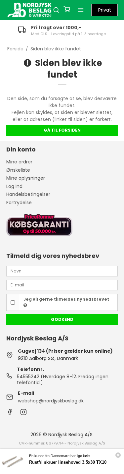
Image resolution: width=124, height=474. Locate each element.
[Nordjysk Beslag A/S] (29, 10)
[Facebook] (9, 413)
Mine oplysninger (25, 178)
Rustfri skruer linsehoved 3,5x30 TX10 (67, 462)
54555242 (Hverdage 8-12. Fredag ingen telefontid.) (62, 379)
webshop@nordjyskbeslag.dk (51, 400)
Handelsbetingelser (28, 194)
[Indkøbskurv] (66, 10)
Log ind (14, 186)
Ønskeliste (18, 170)
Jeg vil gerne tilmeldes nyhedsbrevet (66, 299)
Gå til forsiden (62, 130)
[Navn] (62, 270)
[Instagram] (23, 413)
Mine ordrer (19, 161)
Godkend (62, 319)
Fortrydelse (19, 202)
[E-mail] (62, 284)
